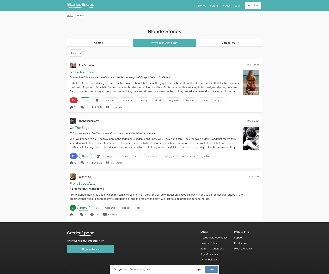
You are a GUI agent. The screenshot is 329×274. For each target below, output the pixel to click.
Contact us (240, 243)
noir (137, 156)
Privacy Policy (209, 243)
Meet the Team (243, 248)
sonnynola (85, 176)
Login (198, 269)
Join (211, 269)
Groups (226, 5)
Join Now (252, 5)
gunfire (206, 156)
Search (98, 43)
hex (138, 207)
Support (238, 237)
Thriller (85, 156)
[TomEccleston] (73, 65)
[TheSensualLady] (73, 121)
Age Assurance (210, 254)
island (158, 100)
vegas (110, 156)
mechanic (110, 207)
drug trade (173, 100)
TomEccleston (87, 65)
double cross (188, 156)
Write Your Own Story (164, 43)
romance (110, 100)
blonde (190, 100)
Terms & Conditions (212, 248)
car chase (152, 156)
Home (70, 15)
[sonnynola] (73, 176)
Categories (228, 43)
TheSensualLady (89, 121)
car (96, 207)
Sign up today (90, 249)
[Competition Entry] (97, 100)
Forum (214, 5)
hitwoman (128, 100)
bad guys (169, 156)
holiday (143, 100)
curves (204, 100)
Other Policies (209, 259)
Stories (202, 5)
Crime (85, 100)
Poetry (83, 207)
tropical (219, 100)
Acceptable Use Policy (214, 237)
